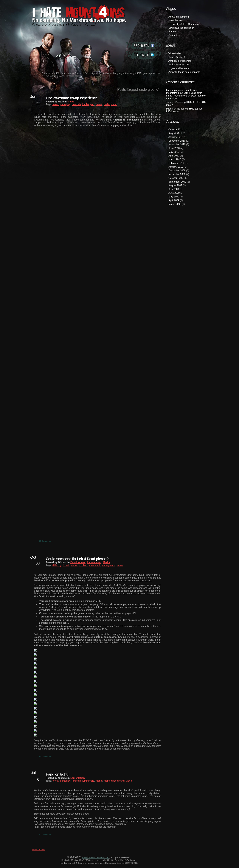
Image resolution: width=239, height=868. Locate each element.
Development (78, 562)
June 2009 (174, 192)
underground (110, 104)
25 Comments (45, 756)
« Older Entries (38, 849)
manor (99, 104)
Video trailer (174, 53)
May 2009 (173, 196)
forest (55, 104)
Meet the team (176, 20)
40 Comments (45, 835)
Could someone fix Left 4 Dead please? (77, 559)
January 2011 (175, 137)
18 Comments (45, 541)
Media (70, 101)
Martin (169, 108)
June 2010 (174, 148)
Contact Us (174, 35)
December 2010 (176, 140)
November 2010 (176, 144)
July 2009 (173, 189)
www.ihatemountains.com (95, 857)
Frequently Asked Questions (183, 24)
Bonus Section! (176, 57)
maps (107, 780)
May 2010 (173, 152)
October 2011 (175, 129)
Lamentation (94, 562)
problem (83, 565)
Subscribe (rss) (143, 64)
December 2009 (176, 170)
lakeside (76, 104)
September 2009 (177, 181)
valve (120, 565)
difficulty (56, 565)
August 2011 (175, 133)
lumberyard (88, 104)
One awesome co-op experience (71, 98)
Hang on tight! (57, 774)
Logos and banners (178, 68)
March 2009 (174, 204)
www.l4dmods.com (69, 76)
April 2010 (173, 155)
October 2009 (175, 178)
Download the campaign (181, 27)
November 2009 (176, 174)
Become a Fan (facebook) (143, 45)
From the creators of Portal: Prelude (64, 25)
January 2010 (175, 166)
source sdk (95, 565)
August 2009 (175, 185)
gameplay (65, 104)
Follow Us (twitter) (143, 55)
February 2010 (176, 163)
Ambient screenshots (179, 60)
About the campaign (179, 16)
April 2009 (173, 200)
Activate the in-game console (184, 72)
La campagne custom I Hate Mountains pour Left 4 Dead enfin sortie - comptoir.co (184, 93)
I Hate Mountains (77, 23)
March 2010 (174, 159)
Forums (172, 31)
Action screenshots (178, 64)
